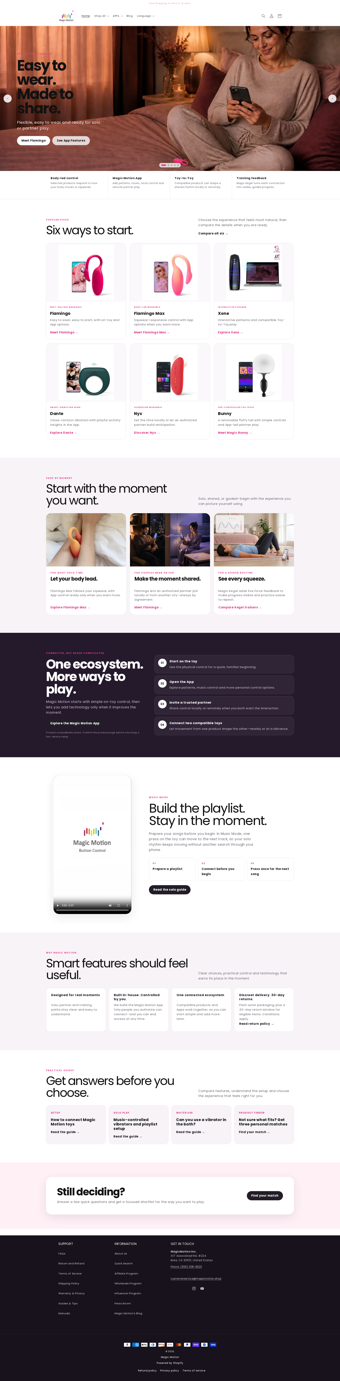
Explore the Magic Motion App (75, 723)
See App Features (71, 140)
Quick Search (124, 1263)
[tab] (163, 165)
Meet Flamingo (33, 140)
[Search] (263, 16)
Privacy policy (169, 1371)
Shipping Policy (68, 1283)
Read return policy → (256, 1024)
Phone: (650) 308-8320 (186, 1266)
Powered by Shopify (170, 1363)
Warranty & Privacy (71, 1293)
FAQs (62, 1253)
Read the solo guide (169, 889)
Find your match (265, 1195)
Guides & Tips (68, 1303)
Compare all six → (213, 233)
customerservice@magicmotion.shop (196, 1278)
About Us (121, 1253)
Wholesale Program (128, 1283)
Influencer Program (128, 1293)
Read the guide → (65, 1132)
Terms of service (194, 1371)
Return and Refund (71, 1263)
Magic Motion (170, 1357)
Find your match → (254, 1132)
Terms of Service (70, 1273)
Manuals (64, 1313)
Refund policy (147, 1371)
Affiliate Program (126, 1273)
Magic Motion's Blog (128, 1313)
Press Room (123, 1303)
